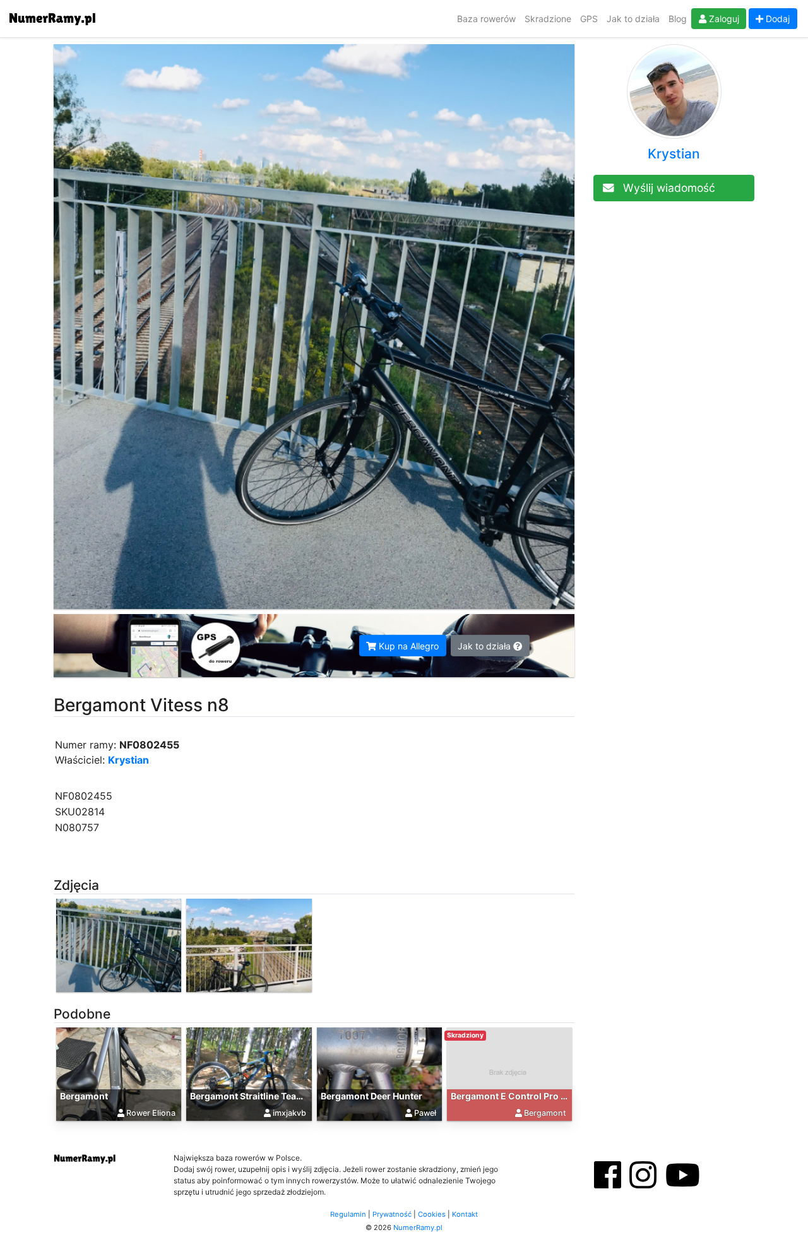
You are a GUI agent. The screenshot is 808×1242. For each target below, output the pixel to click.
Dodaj (776, 18)
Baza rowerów (486, 18)
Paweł (425, 1113)
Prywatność (392, 1214)
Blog (677, 18)
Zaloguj (722, 18)
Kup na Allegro (407, 645)
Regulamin (348, 1214)
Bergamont (84, 1096)
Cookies (432, 1214)
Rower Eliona (150, 1113)
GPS (589, 18)
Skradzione (548, 18)
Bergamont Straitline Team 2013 (259, 1096)
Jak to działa (633, 18)
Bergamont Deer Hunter (371, 1096)
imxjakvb (289, 1113)
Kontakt (465, 1214)
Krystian (128, 760)
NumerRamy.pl (418, 1227)
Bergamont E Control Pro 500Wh (522, 1096)
